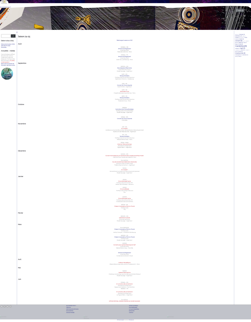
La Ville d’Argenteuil (134, 309)
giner (236, 42)
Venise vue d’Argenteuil (124, 48)
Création (68, 307)
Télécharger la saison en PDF (124, 40)
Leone (241, 44)
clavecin (241, 39)
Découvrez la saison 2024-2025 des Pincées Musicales (8, 46)
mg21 (242, 48)
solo (236, 51)
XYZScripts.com (131, 319)
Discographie (69, 310)
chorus (237, 39)
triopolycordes (240, 53)
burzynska (242, 37)
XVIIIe (239, 56)
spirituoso (240, 51)
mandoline (241, 46)
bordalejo (237, 37)
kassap (237, 44)
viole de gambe (238, 54)
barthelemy (238, 35)
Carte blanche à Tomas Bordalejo (124, 109)
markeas (237, 48)
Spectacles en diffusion (72, 309)
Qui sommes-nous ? (71, 305)
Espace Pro (132, 310)
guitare (241, 42)
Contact (131, 312)
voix (236, 56)
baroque (242, 34)
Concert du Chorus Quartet (124, 85)
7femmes (237, 34)
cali (245, 37)
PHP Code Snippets (120, 319)
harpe (244, 42)
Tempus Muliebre (124, 75)
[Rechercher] (13, 36)
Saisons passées (70, 312)
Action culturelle (133, 305)
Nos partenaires (133, 307)
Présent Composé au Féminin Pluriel (124, 229)
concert (238, 41)
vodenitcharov (245, 54)
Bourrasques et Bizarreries (124, 68)
